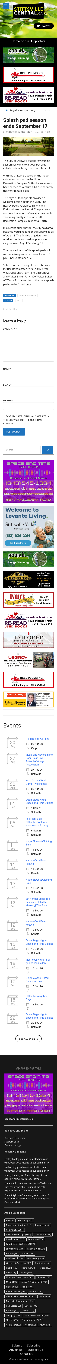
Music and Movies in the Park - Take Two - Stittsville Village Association (39, 759)
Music (11, 1282)
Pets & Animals (15, 1291)
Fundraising (35, 1258)
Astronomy (25, 1220)
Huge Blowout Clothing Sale (39, 842)
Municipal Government (19, 1277)
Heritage (28, 1267)
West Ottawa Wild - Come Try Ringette (36, 782)
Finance (11, 1253)
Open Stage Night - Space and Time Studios (39, 801)
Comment (10, 329)
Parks (27, 1286)
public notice (24, 228)
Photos (35, 1291)
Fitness (27, 1253)
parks (19, 300)
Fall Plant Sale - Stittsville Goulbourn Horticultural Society (37, 822)
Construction (43, 1234)
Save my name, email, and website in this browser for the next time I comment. (26, 420)
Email (7, 384)
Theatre (12, 1320)
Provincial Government (19, 1301)
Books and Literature (18, 1225)
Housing (45, 1267)
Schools (31, 1305)
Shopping (13, 1315)
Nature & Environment (34, 1282)
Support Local (11, 1141)
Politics (44, 1296)
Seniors (28, 1310)
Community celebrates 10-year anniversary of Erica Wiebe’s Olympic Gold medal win (27, 1198)
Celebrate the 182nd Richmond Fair (37, 979)
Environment (14, 1248)
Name (7, 368)
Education (35, 1239)
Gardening (42, 1263)
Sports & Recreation (27, 295)
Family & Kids (36, 1248)
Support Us (35, 1350)
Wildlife (30, 1324)
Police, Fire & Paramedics (20, 1296)
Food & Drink (14, 1258)
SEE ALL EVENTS (28, 1038)
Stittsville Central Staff (19, 131)
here (28, 284)
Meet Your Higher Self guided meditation (38, 961)
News (12, 1286)
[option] (30, 110)
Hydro (11, 1272)
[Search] (47, 450)
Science (11, 1310)
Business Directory (14, 1137)
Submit (17, 1345)
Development (15, 1239)
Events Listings (12, 1145)
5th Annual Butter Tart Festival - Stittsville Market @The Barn (38, 902)
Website (8, 400)
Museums (43, 1277)
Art (10, 1220)
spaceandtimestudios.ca (18, 1118)
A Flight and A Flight (37, 739)
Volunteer (13, 1324)
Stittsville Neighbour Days (37, 997)
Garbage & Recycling (18, 1263)
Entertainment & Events (20, 1244)
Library (26, 1272)
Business (42, 1225)
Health (11, 1267)
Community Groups (18, 1234)
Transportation (31, 1320)
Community (14, 1229)
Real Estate (13, 1305)
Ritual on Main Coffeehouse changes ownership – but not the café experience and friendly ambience (27, 1187)
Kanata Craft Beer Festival (36, 862)
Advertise (15, 1350)
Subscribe (33, 1345)
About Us (26, 1354)
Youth (45, 1324)
